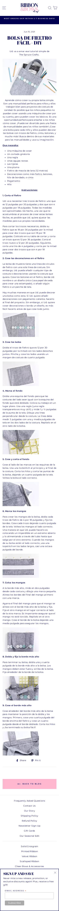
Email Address (15, 891)
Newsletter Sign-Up (29, 826)
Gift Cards (29, 831)
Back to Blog (32, 784)
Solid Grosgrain (29, 846)
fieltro (38, 174)
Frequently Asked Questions (29, 801)
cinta (30, 177)
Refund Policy (29, 821)
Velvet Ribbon (29, 856)
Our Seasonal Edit (29, 836)
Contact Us (29, 806)
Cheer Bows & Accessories (29, 866)
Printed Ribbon (29, 851)
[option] (29, 18)
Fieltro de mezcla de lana (21, 170)
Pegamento (13, 181)
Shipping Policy (29, 816)
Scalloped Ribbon (29, 861)
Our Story (29, 811)
